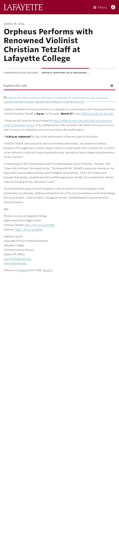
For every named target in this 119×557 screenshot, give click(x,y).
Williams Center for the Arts (97, 113)
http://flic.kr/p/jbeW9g (39, 225)
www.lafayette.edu (15, 263)
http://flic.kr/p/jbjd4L (28, 229)
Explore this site (15, 86)
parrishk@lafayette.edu (17, 258)
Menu (102, 7)
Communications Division (21, 72)
